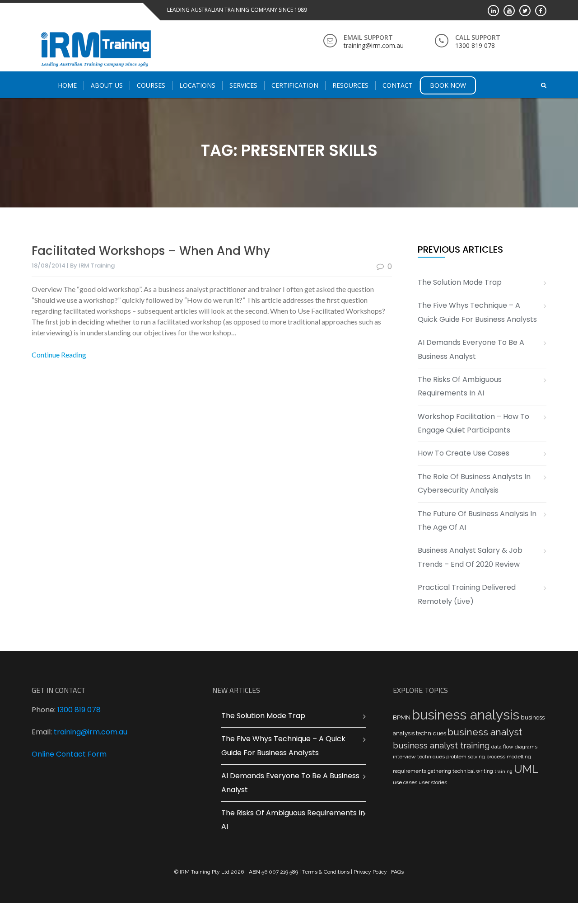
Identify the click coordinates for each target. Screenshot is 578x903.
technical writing (472, 771)
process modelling (508, 756)
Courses (151, 85)
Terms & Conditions (326, 872)
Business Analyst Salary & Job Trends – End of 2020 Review (470, 557)
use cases (405, 782)
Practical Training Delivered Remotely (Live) (467, 594)
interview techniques (419, 756)
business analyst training (441, 745)
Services (243, 85)
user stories (433, 782)
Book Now (448, 85)
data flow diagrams (514, 746)
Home (67, 85)
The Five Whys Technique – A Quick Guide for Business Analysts (477, 312)
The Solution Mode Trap (460, 282)
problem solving (465, 756)
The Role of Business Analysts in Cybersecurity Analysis (474, 483)
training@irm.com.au (90, 732)
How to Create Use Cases (463, 453)
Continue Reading (59, 354)
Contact (397, 85)
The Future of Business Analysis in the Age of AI (477, 520)
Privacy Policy (370, 872)
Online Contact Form (69, 754)
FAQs (397, 872)
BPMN (401, 717)
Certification (294, 85)
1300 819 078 (79, 710)
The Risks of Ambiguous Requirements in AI (460, 386)
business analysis (465, 715)
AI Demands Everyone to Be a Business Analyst (471, 349)
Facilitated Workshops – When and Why (151, 251)
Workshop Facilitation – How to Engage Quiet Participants (473, 423)
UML (526, 769)
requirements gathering (422, 771)
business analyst (484, 732)
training (503, 771)
